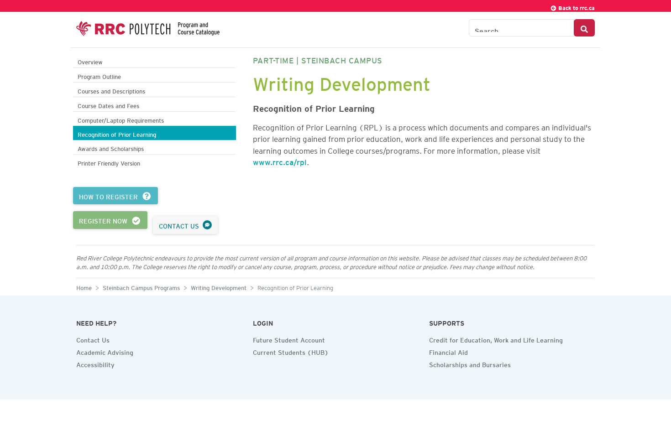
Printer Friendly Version (109, 162)
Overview (90, 61)
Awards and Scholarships (111, 147)
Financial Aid (448, 351)
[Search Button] (584, 27)
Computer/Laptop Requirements (121, 119)
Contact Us (93, 339)
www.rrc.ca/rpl (280, 160)
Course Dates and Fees (108, 105)
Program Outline (99, 75)
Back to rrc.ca (576, 7)
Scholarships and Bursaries (470, 363)
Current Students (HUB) (291, 351)
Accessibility (95, 363)
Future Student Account (289, 339)
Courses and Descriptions (111, 90)
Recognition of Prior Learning (117, 133)
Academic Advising (104, 351)
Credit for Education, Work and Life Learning (496, 339)
